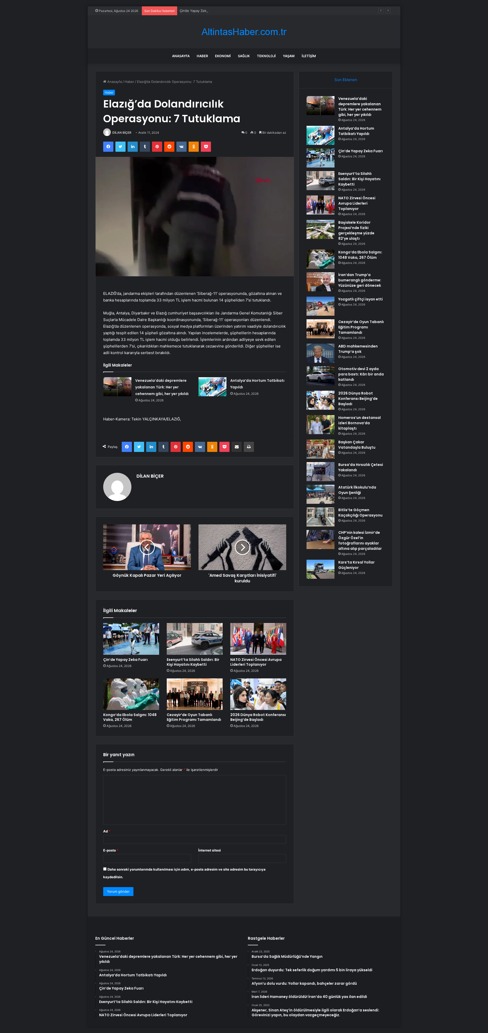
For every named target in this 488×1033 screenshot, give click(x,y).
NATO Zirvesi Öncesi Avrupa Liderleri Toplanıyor (256, 662)
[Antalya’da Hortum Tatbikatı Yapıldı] (212, 386)
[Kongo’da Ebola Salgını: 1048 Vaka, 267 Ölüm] (131, 694)
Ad (106, 831)
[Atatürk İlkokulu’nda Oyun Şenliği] (320, 494)
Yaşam (289, 56)
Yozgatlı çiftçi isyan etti (360, 299)
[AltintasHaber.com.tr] (244, 32)
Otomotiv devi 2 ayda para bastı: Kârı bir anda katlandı (361, 374)
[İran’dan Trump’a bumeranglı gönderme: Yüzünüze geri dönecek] (320, 281)
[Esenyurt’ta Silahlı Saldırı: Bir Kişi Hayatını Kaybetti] (195, 639)
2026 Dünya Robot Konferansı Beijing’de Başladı (258, 717)
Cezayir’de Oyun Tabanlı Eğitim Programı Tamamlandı (194, 717)
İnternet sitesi (209, 850)
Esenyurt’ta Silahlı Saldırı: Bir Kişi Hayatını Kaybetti (193, 662)
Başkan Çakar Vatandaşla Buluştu (356, 444)
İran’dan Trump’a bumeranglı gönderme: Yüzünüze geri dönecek (359, 280)
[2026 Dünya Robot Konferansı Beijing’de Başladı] (258, 694)
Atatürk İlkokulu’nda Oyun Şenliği (357, 490)
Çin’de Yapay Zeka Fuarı (198, 11)
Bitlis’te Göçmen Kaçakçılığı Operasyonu (360, 512)
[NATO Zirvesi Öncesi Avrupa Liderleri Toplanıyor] (258, 639)
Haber (202, 56)
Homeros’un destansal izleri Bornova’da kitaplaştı (359, 423)
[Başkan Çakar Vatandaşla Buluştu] (320, 449)
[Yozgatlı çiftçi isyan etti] (320, 306)
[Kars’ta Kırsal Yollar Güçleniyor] (320, 569)
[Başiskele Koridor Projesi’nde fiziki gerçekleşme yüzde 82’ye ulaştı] (320, 229)
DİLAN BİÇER (121, 132)
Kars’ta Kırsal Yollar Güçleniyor (356, 565)
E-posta (110, 850)
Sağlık (244, 56)
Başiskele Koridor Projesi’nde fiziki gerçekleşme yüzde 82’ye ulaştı (356, 230)
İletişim (309, 56)
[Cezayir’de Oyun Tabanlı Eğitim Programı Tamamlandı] (195, 694)
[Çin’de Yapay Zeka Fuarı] (131, 639)
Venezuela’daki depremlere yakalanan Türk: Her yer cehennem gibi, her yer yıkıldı (162, 387)
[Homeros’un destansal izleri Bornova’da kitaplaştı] (320, 424)
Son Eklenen (345, 79)
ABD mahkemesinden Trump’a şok (358, 349)
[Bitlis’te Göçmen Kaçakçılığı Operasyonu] (320, 516)
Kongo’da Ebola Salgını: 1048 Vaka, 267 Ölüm (130, 717)
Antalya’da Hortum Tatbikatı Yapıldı (356, 131)
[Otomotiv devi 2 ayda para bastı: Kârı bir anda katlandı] (320, 375)
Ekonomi (223, 56)
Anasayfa (181, 56)
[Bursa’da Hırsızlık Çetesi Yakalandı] (320, 471)
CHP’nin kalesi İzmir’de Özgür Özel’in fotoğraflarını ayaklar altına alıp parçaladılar (360, 540)
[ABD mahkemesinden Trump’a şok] (320, 353)
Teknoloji (266, 56)
